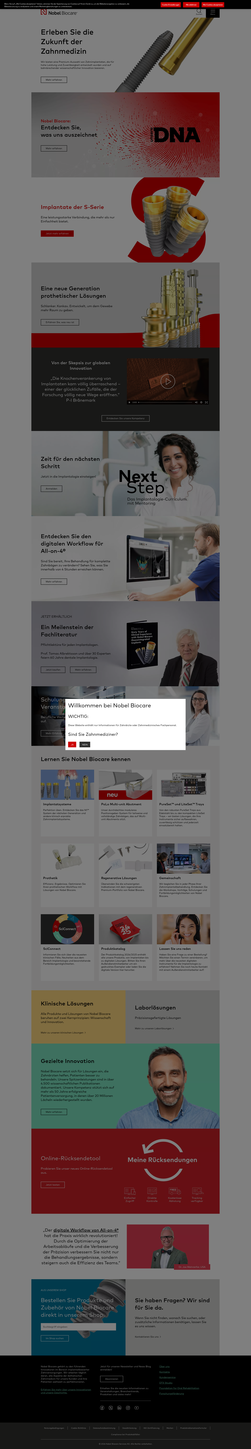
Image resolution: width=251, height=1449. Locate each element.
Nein (85, 744)
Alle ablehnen (191, 5)
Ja (72, 744)
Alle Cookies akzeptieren (213, 5)
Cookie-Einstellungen (171, 5)
